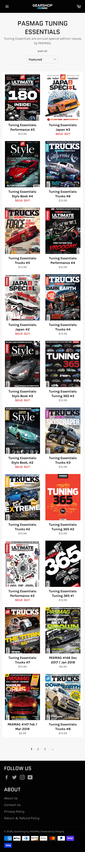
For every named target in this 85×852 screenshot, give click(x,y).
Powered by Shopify (52, 831)
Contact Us (12, 805)
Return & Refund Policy (21, 818)
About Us (11, 798)
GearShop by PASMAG (27, 831)
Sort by (42, 51)
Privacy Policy (14, 811)
